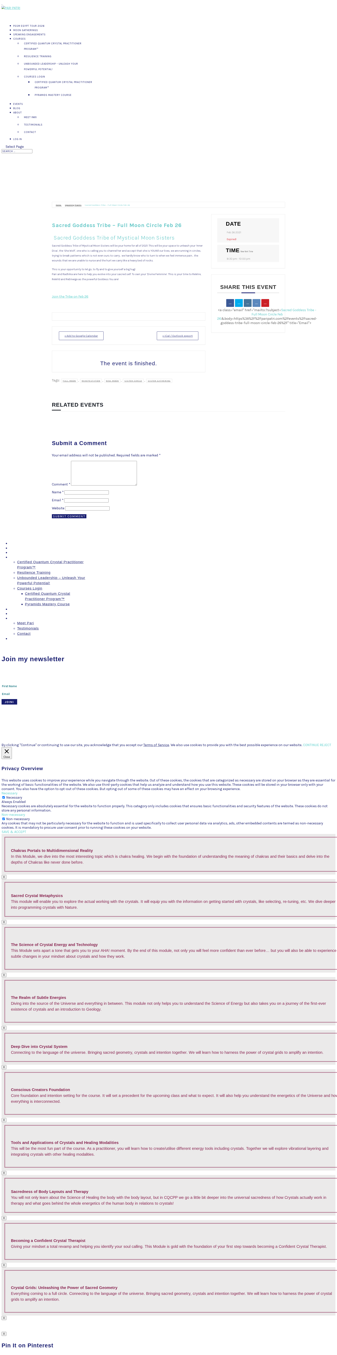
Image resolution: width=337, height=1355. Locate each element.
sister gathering (159, 381)
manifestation (91, 381)
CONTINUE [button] (311, 745)
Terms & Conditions (148, 725)
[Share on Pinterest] (265, 303)
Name (58, 492)
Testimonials (33, 124)
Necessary (14, 797)
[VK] (256, 303)
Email (57, 500)
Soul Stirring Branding (68, 725)
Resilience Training (37, 56)
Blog (13, 614)
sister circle (133, 381)
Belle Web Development (116, 725)
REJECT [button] (325, 745)
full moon (69, 381)
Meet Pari (30, 117)
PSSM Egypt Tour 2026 (29, 543)
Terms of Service (156, 745)
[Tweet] (239, 303)
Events (15, 609)
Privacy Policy (174, 725)
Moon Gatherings (24, 548)
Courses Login (34, 76)
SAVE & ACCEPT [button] (14, 832)
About (14, 618)
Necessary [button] (9, 793)
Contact (30, 132)
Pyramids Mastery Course (53, 95)
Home (59, 205)
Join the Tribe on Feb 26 (70, 296)
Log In (17, 139)
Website (58, 508)
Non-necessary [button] (13, 814)
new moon (112, 381)
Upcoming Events (73, 205)
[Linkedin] (248, 303)
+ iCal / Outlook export (177, 336)
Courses (19, 38)
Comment (61, 484)
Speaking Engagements (29, 34)
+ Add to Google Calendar (81, 336)
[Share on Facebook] (230, 303)
